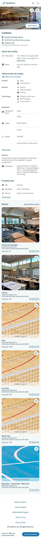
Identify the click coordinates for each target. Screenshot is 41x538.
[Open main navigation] (37, 3)
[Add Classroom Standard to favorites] (36, 210)
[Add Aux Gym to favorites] (36, 353)
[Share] (32, 10)
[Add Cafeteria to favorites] (37, 10)
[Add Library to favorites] (36, 258)
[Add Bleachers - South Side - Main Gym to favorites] (36, 449)
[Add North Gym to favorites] (36, 401)
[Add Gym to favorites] (36, 305)
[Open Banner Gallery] (20, 18)
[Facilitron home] (9, 5)
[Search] (33, 3)
